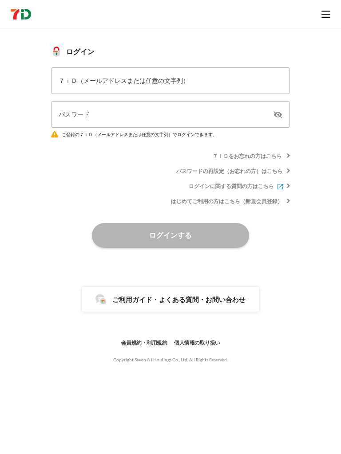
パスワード (74, 114)
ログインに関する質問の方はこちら (231, 186)
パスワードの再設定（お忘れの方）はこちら (229, 171)
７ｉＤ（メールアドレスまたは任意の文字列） (124, 80)
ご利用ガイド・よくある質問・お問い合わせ (179, 299)
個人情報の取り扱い (197, 342)
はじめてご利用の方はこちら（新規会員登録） (227, 201)
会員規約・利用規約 (144, 342)
